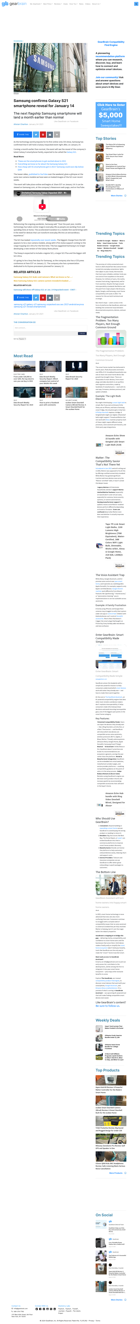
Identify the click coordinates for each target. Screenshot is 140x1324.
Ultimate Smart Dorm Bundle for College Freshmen (112, 1046)
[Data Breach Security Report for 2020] (76, 366)
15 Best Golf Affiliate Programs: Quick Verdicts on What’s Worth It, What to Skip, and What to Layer (114, 1057)
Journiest (61, 1311)
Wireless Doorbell (110, 248)
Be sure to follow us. (108, 1006)
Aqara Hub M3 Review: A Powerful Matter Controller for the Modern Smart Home (109, 1090)
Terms (98, 1321)
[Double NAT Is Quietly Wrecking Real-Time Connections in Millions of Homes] (100, 188)
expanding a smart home (108, 828)
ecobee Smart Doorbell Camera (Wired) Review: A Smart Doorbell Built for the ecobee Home (76, 405)
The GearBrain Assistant (113, 697)
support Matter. (118, 490)
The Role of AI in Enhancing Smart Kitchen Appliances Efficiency (115, 146)
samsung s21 (20, 304)
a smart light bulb (118, 402)
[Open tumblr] (51, 1309)
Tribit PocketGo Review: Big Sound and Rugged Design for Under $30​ (109, 1129)
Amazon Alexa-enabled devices (106, 988)
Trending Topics (110, 233)
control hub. (112, 614)
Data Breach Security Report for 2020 (74, 377)
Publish (82, 333)
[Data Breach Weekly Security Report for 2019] (24, 392)
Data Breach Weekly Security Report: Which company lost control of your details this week (49, 379)
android (72, 304)
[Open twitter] (37, 1309)
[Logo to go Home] (15, 4)
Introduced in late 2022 (104, 468)
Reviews (57, 4)
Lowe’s (120, 838)
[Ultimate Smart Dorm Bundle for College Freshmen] (99, 1047)
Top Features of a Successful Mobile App (117, 1256)
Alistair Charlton (21, 124)
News (81, 4)
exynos (80, 304)
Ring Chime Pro (106, 251)
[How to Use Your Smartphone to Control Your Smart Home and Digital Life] (100, 167)
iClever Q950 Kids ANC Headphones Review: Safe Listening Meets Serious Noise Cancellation (110, 1166)
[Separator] (57, 134)
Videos (87, 4)
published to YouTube (38, 174)
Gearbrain (116, 1239)
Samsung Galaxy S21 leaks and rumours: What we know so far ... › (43, 277)
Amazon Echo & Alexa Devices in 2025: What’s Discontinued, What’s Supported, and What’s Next (116, 177)
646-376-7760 (19, 1311)
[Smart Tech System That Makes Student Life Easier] (99, 1028)
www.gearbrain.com (101, 679)
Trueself (75, 1309)
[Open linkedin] (55, 1309)
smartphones (39, 307)
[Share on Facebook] (23, 134)
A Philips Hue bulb (102, 412)
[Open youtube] (47, 1309)
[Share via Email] (50, 135)
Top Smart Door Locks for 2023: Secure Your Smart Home (114, 156)
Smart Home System (110, 243)
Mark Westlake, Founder (116, 1268)
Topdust (68, 1309)
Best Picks (47, 4)
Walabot (115, 241)
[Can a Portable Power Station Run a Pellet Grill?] (101, 1243)
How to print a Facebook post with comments (49, 403)
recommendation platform (110, 56)
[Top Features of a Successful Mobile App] (101, 1256)
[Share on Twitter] (36, 134)
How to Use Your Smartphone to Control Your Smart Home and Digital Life (116, 166)
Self (41, 374)
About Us (95, 4)
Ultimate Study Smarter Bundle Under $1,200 (113, 1036)
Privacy (91, 1321)
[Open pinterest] (44, 1309)
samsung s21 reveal (23, 307)
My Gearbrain (35, 4)
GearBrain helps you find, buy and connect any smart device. (117, 1229)
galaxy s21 (32, 304)
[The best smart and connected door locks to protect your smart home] (100, 157)
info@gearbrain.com (21, 1308)
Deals (65, 4)
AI (105, 747)
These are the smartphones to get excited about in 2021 (42, 161)
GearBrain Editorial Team (116, 1225)
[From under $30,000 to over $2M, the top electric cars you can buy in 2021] (24, 366)
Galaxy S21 (71, 152)
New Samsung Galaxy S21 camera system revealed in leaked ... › (42, 280)
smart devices (121, 688)
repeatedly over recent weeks (43, 240)
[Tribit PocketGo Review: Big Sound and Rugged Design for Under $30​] (111, 1121)
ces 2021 (64, 304)
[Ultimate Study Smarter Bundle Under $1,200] (99, 1038)
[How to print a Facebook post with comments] (50, 392)
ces (58, 304)
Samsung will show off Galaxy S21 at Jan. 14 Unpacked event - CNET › (45, 289)
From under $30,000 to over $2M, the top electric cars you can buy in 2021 (24, 378)
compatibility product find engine (107, 981)
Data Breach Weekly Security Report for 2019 (23, 403)
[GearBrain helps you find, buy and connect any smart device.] (101, 1225)
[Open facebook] (40, 1309)
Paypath (68, 1311)
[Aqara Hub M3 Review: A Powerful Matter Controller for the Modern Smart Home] (111, 1080)
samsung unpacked (46, 304)
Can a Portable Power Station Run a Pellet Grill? (117, 1243)
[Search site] (136, 4)
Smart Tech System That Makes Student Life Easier (114, 1027)
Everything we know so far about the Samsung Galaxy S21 (42, 164)
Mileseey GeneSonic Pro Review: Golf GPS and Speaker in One (110, 1147)
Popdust (61, 1309)
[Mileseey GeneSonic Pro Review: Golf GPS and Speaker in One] (111, 1139)
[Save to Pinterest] (43, 134)
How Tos (72, 4)
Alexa (108, 420)
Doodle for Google (103, 241)
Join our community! (107, 77)
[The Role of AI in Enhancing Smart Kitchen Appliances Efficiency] (100, 147)
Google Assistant (111, 985)
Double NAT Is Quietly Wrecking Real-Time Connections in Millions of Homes (115, 188)
